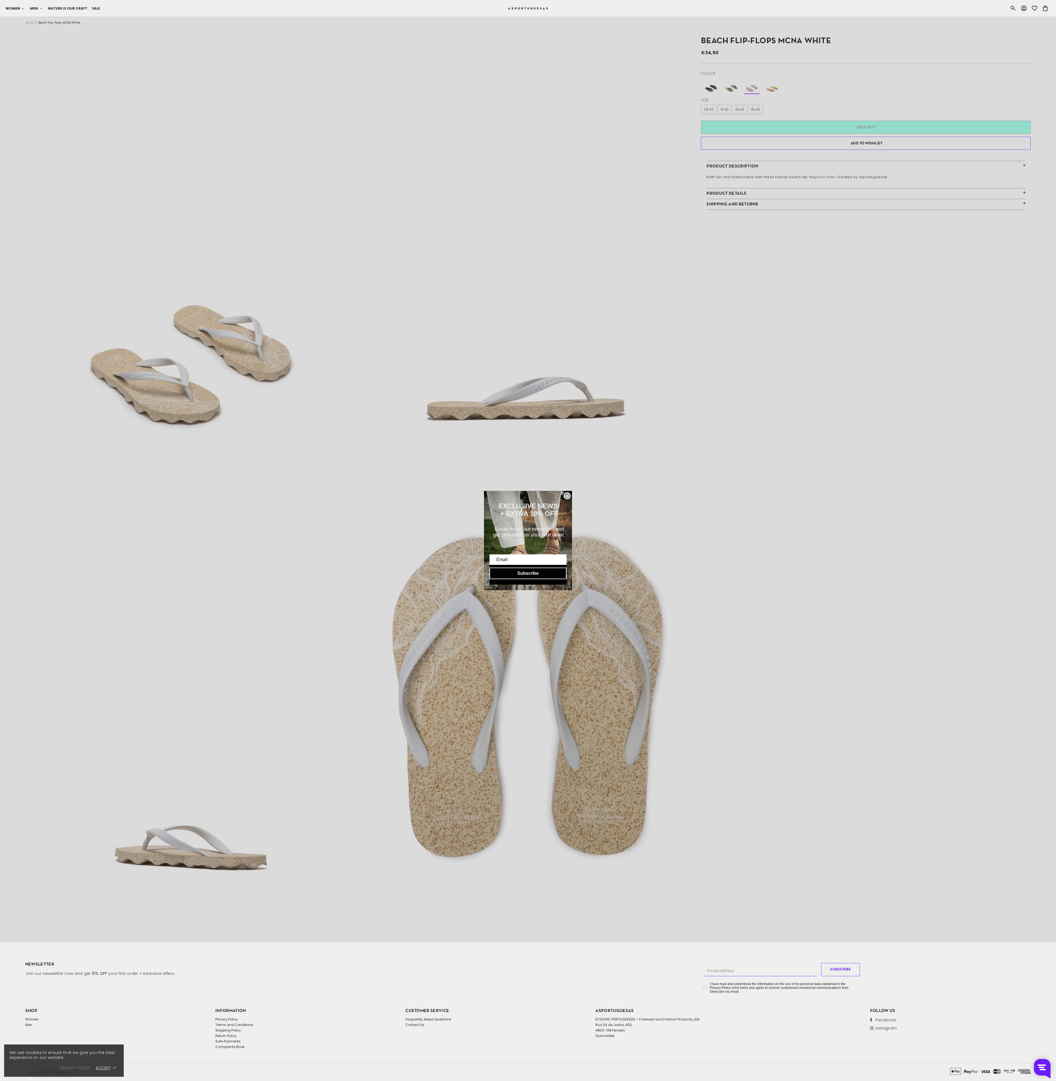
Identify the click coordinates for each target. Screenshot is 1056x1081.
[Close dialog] (567, 496)
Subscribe (528, 573)
